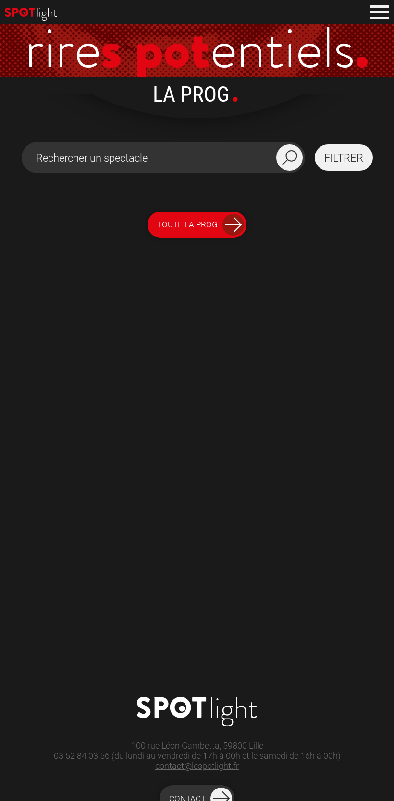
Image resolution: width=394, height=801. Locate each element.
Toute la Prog (187, 224)
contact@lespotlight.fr (197, 766)
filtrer (343, 158)
